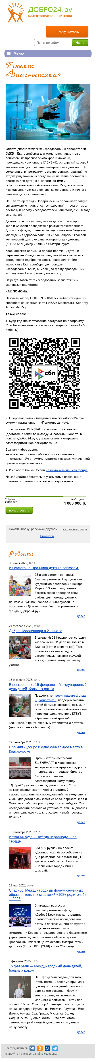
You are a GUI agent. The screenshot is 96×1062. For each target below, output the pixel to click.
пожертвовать (19, 510)
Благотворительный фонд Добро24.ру (40, 12)
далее (81, 616)
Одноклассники (40, 1048)
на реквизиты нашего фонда (67, 470)
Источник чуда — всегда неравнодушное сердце (43, 839)
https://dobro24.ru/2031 (74, 529)
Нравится (47, 536)
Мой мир (47, 1048)
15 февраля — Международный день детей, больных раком (45, 968)
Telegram (55, 1048)
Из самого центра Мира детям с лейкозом (44, 568)
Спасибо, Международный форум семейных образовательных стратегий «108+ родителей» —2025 (48, 894)
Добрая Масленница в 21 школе (35, 631)
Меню (14, 53)
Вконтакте (32, 1048)
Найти (80, 42)
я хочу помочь (67, 31)
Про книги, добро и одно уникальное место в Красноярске (46, 749)
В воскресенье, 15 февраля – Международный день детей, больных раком (48, 687)
